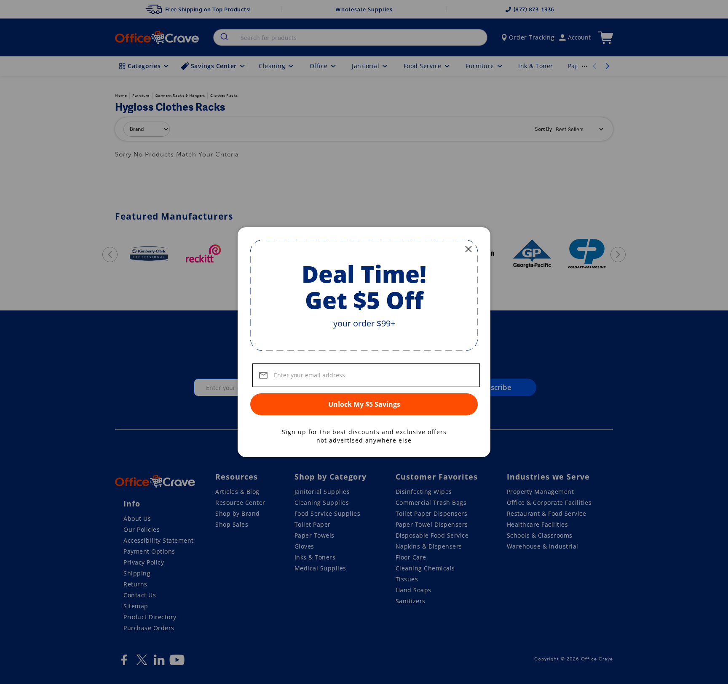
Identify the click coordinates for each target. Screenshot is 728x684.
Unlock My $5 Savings (364, 404)
